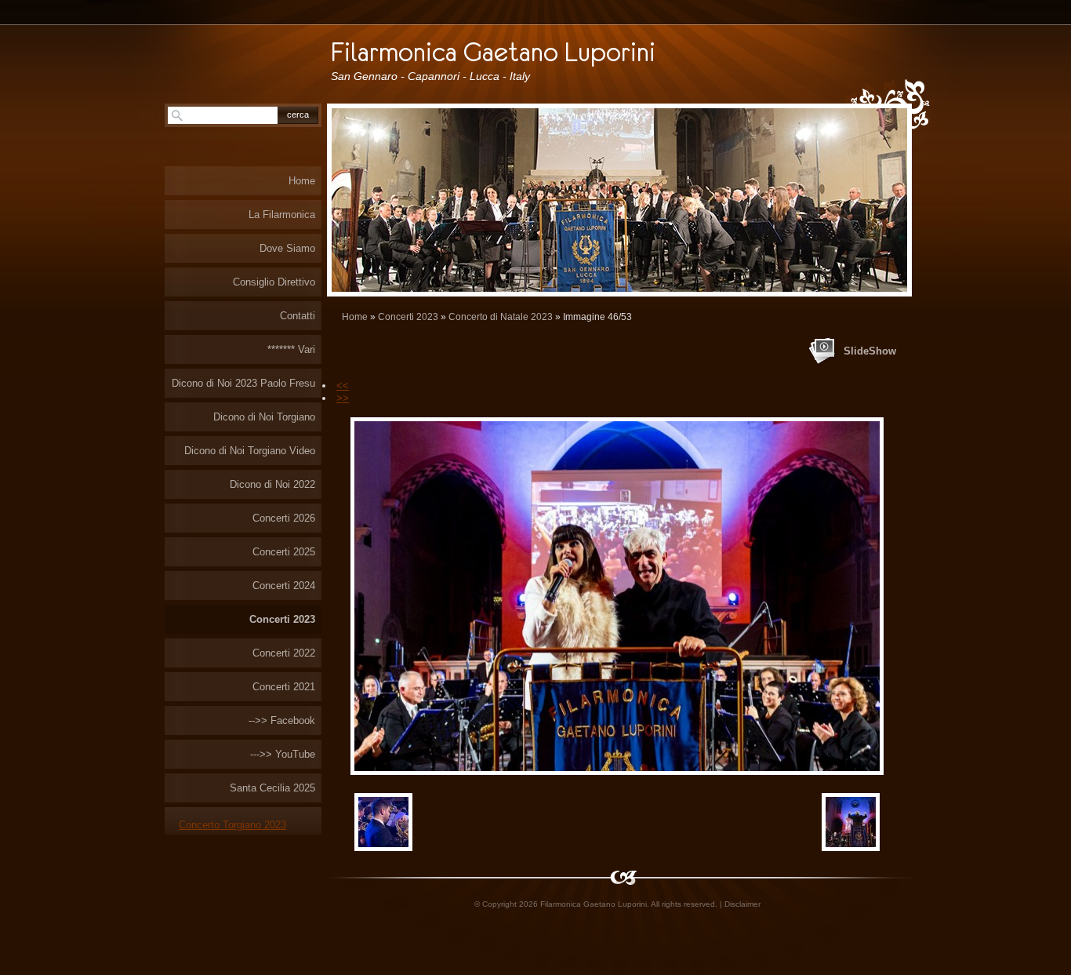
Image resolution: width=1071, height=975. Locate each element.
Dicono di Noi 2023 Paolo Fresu (243, 383)
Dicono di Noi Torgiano (264, 417)
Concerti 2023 (408, 316)
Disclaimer (742, 904)
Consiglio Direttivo (274, 282)
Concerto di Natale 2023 (500, 316)
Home (355, 316)
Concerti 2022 (283, 653)
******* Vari (291, 349)
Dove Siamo (287, 248)
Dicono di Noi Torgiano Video (249, 451)
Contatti (297, 316)
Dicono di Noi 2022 (272, 484)
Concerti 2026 (283, 518)
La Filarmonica (282, 214)
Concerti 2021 (283, 687)
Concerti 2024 (283, 585)
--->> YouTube (282, 754)
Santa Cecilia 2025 (272, 788)
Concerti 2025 (283, 552)
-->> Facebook (282, 720)
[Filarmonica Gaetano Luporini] (546, 49)
